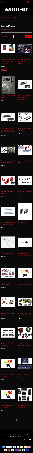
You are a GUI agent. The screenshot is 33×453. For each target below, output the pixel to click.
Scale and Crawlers (11, 17)
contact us (20, 436)
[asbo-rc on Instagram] (27, 439)
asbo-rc (12, 444)
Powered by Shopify (20, 444)
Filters (28, 36)
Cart (30, 2)
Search (3, 434)
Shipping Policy (18, 434)
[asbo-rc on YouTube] (30, 439)
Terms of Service (10, 434)
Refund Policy (27, 434)
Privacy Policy (13, 436)
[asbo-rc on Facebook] (24, 439)
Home (2, 17)
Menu (4, 2)
